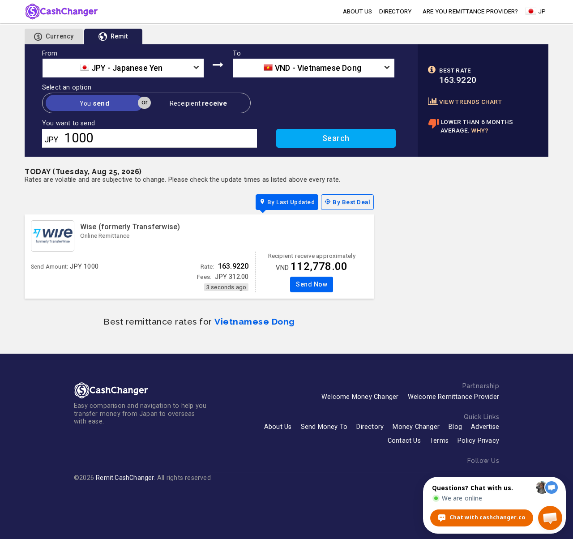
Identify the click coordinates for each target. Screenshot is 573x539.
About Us (278, 427)
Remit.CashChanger (125, 478)
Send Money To (324, 427)
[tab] (113, 36)
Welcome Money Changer (359, 397)
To (236, 54)
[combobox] (123, 68)
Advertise (485, 427)
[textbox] (123, 68)
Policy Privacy (478, 441)
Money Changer (416, 427)
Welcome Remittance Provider (453, 397)
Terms (439, 441)
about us (357, 11)
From (50, 54)
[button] (550, 518)
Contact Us (404, 441)
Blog (455, 427)
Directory (395, 11)
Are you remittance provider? (470, 11)
